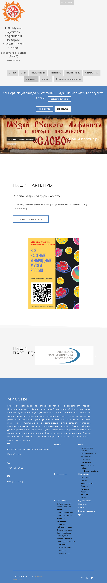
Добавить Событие (59, 99)
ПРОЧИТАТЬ (44, 109)
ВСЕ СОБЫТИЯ (62, 109)
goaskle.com (28, 576)
